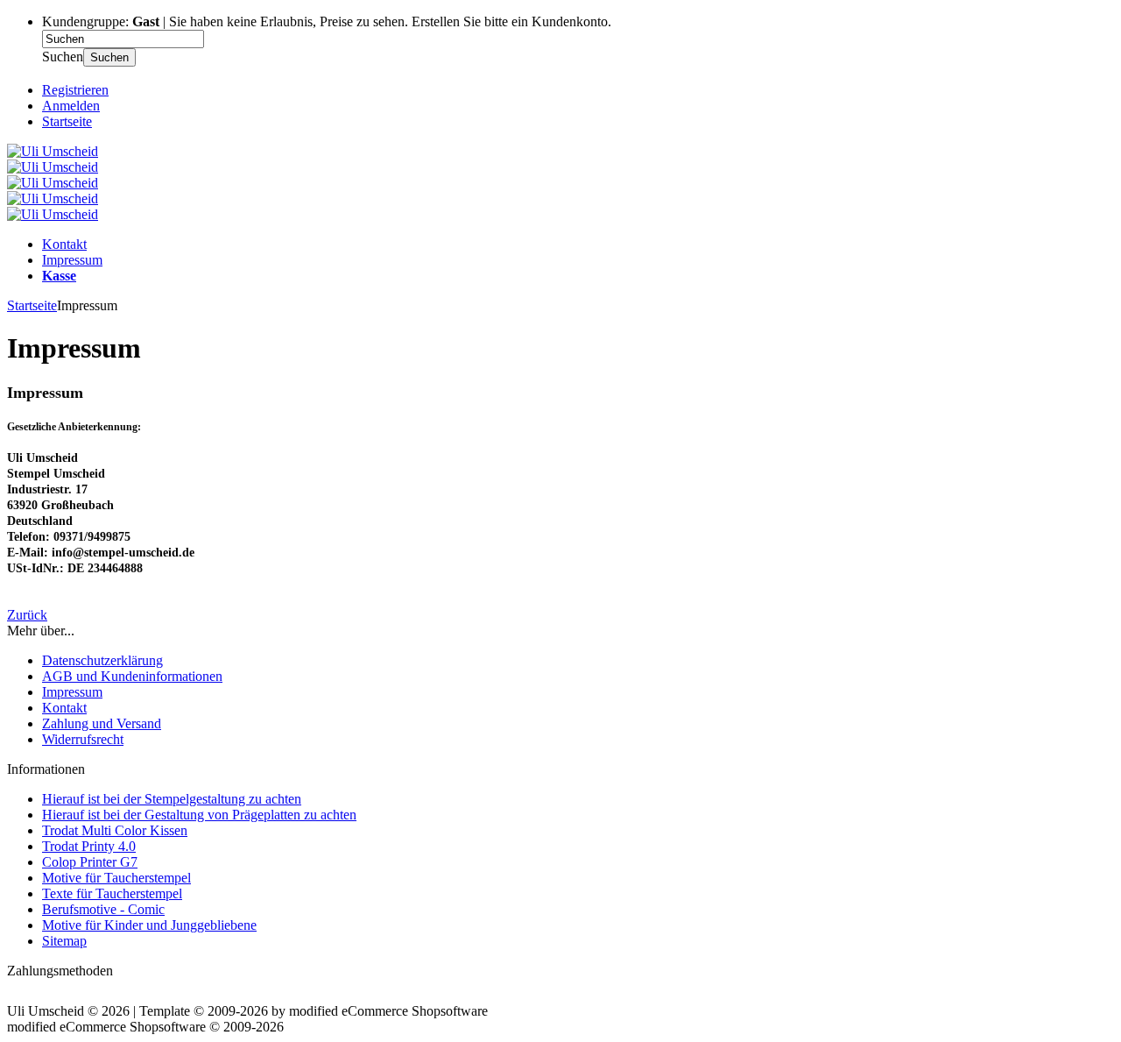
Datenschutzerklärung (102, 660)
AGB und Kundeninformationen (132, 676)
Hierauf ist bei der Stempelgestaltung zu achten (171, 798)
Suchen (109, 57)
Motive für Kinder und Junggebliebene (149, 925)
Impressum (72, 259)
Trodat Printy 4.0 (89, 846)
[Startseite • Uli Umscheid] (52, 151)
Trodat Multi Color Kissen (114, 830)
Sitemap (64, 940)
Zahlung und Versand (101, 723)
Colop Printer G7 (89, 861)
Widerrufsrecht (82, 739)
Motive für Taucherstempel (116, 877)
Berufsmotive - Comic (103, 909)
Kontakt (64, 244)
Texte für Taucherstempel (112, 893)
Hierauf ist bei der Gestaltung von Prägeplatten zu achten (199, 814)
